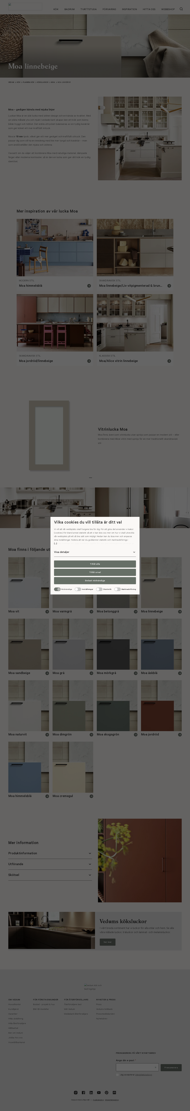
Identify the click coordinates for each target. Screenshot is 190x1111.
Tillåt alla (95, 564)
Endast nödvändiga (95, 580)
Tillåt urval (95, 572)
